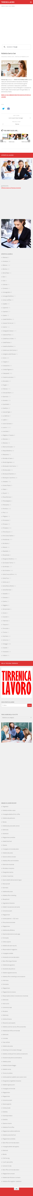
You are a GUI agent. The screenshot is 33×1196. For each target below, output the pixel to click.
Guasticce (5, 408)
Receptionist (6, 899)
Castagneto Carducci (8, 331)
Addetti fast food (7, 841)
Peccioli (5, 493)
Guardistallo (6, 404)
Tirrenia (5, 632)
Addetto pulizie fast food (9, 1135)
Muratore (5, 1011)
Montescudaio (6, 470)
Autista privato (6, 1108)
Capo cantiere (6, 1042)
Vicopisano (5, 651)
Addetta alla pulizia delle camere (11, 826)
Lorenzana (5, 431)
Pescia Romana (7, 497)
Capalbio (5, 304)
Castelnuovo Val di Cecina (9, 350)
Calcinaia (5, 284)
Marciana (5, 443)
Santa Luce (5, 582)
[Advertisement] (16, 24)
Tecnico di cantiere (7, 1073)
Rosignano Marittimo (8, 559)
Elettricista (11, 141)
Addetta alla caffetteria (9, 930)
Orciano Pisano (7, 485)
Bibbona (5, 265)
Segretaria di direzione (9, 903)
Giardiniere (5, 833)
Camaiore (5, 288)
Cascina (5, 327)
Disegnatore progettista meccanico (12, 1081)
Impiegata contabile (8, 953)
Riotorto (5, 547)
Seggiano (5, 605)
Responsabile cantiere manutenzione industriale (15, 996)
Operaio (5, 845)
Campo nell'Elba (7, 300)
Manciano (5, 439)
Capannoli (5, 307)
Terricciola (5, 628)
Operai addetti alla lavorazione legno (12, 880)
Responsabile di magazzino (10, 949)
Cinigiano (5, 362)
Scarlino (5, 601)
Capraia (5, 315)
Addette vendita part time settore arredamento (15, 1054)
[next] (29, 141)
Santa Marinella (7, 590)
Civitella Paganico (7, 369)
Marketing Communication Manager (12, 1050)
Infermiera (5, 980)
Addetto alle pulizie (8, 853)
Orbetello (5, 481)
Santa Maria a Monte (8, 586)
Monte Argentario (7, 462)
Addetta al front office (8, 1127)
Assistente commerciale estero (11, 957)
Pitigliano (5, 516)
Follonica (5, 389)
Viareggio (5, 644)
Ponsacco (5, 524)
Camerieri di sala (7, 1166)
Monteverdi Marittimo (8, 474)
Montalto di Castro (7, 458)
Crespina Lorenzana (8, 377)
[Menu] (31, 2)
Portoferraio (6, 539)
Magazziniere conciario (9, 1173)
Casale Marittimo (7, 319)
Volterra (5, 655)
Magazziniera (6, 926)
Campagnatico (6, 292)
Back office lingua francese (10, 961)
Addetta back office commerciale (11, 1030)
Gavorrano (5, 396)
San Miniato (6, 566)
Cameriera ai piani (7, 911)
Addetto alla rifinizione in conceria (11, 1177)
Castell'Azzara (6, 342)
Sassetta (5, 593)
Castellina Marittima (8, 346)
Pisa (4, 512)
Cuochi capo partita (8, 1162)
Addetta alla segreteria (9, 965)
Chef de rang (6, 1158)
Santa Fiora (6, 578)
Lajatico (5, 420)
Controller (5, 1038)
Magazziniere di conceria (9, 992)
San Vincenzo (6, 570)
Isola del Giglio (6, 412)
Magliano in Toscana (8, 435)
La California (6, 416)
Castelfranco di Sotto (8, 338)
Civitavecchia (6, 365)
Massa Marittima (7, 450)
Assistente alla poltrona (9, 969)
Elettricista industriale (8, 864)
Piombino (5, 508)
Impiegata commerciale (9, 1088)
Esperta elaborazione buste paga (11, 934)
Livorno (5, 427)
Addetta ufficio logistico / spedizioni (12, 1181)
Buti (4, 277)
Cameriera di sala (7, 1007)
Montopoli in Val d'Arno (9, 478)
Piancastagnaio (7, 501)
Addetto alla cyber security (10, 945)
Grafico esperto (7, 942)
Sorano (5, 613)
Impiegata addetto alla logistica (11, 1146)
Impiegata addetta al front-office (11, 814)
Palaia (4, 489)
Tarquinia (5, 624)
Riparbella (5, 551)
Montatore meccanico (8, 868)
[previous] (1, 141)
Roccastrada (6, 555)
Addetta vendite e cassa (9, 810)
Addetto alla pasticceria (9, 818)
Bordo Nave (6, 273)
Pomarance (6, 520)
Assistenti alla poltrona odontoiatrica (12, 1057)
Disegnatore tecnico (8, 872)
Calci (4, 280)
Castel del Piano (7, 335)
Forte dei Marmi (7, 392)
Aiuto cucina (6, 1003)
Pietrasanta (6, 505)
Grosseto (5, 400)
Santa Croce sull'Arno (8, 6)
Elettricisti (5, 1150)
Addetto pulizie (7, 1061)
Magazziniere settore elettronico (11, 1131)
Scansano (5, 597)
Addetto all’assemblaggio (9, 1065)
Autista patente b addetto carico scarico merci (14, 1077)
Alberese (5, 257)
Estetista (5, 1112)
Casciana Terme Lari (8, 323)
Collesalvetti (6, 373)
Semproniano (6, 609)
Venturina (5, 640)
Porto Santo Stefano (8, 535)
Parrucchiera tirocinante (9, 922)
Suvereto (5, 617)
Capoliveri (5, 311)
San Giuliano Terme (8, 563)
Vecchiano (5, 636)
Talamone (5, 620)
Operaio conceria (7, 1123)
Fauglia (5, 385)
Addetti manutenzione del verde (11, 907)
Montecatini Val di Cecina (9, 466)
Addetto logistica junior (9, 1085)
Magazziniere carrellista (9, 1139)
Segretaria (5, 806)
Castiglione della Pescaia (9, 354)
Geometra (5, 887)
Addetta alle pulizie (8, 891)
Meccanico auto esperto (9, 1023)
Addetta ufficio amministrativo (11, 860)
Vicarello (5, 648)
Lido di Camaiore (7, 423)
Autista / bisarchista (8, 876)
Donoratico (6, 381)
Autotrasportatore (7, 1115)
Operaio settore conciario (9, 857)
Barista (4, 822)
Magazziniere (6, 915)
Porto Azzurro (6, 532)
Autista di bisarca (7, 1019)
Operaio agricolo (7, 1104)
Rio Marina (5, 543)
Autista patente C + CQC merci (10, 918)
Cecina (4, 358)
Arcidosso (5, 261)
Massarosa (6, 454)
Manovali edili (6, 884)
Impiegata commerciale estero (11, 849)
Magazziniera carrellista (9, 837)
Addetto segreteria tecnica (10, 972)
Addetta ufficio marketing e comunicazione (14, 976)
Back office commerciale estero (11, 1142)
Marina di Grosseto (8, 447)
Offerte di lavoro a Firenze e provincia (11, 188)
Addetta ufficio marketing (9, 895)
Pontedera (5, 528)
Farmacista (6, 938)
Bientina (5, 269)
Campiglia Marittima (8, 296)
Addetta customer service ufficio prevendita (14, 1027)
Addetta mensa (7, 1069)
